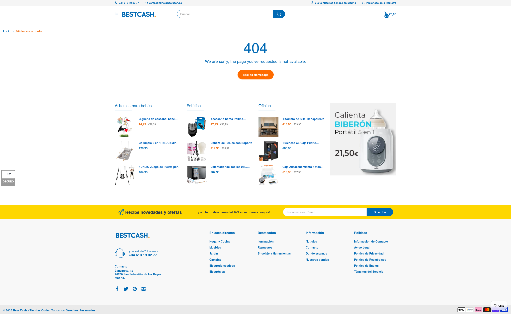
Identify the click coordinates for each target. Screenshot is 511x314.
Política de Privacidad (369, 253)
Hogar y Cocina (219, 241)
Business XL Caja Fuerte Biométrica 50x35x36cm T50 (301, 143)
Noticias (311, 241)
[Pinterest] (134, 289)
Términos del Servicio (368, 271)
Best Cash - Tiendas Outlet (31, 310)
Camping (215, 260)
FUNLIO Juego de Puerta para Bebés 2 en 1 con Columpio (159, 167)
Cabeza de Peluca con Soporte (231, 143)
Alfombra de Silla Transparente (303, 119)
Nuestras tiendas (317, 260)
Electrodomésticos (222, 265)
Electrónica (217, 271)
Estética (194, 105)
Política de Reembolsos (370, 260)
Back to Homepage (255, 75)
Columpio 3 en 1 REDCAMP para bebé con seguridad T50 (159, 143)
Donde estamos (316, 253)
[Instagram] (143, 289)
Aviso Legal (362, 247)
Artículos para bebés (133, 105)
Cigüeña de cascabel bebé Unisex (157, 119)
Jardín (213, 253)
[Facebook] (117, 289)
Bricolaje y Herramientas (274, 253)
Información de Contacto (371, 241)
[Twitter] (126, 289)
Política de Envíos (366, 265)
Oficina (264, 105)
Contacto (312, 247)
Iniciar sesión (374, 3)
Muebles (215, 247)
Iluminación (266, 241)
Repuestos (265, 247)
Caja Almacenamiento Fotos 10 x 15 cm (301, 167)
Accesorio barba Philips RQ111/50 (227, 119)
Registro (391, 3)
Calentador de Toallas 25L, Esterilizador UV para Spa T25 (231, 167)
